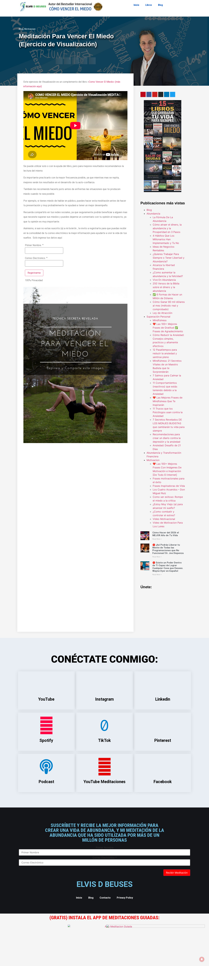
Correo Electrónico (105, 857)
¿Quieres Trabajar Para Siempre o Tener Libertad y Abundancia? (168, 257)
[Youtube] (154, 94)
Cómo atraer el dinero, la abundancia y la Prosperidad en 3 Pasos (167, 228)
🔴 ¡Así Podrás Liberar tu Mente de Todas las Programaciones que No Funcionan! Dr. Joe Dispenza (168, 549)
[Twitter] (172, 94)
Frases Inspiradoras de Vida (169, 485)
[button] (59, 60)
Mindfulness (159, 320)
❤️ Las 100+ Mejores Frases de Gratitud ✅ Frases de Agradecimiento (168, 327)
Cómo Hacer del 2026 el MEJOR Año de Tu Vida (165, 534)
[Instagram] (160, 94)
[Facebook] (149, 94)
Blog (160, 5)
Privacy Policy (125, 897)
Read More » (157, 539)
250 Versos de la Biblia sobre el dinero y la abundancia (166, 287)
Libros (148, 5)
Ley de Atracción (162, 312)
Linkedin (162, 699)
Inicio (136, 5)
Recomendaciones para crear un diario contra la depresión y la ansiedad (167, 438)
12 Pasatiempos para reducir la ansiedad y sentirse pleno (165, 353)
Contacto (105, 897)
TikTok (104, 740)
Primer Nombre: (33, 245)
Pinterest (162, 740)
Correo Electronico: (35, 258)
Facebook (162, 781)
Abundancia (153, 213)
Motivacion (29, 29)
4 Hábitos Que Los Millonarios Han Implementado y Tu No (166, 239)
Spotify (46, 740)
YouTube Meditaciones (104, 781)
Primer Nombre (104, 847)
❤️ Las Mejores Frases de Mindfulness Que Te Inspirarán (167, 401)
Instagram (104, 699)
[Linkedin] (166, 94)
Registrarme (34, 272)
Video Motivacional (164, 518)
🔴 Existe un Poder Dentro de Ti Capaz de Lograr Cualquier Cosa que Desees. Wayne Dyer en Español (167, 566)
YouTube (46, 699)
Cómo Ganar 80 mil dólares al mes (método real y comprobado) (169, 305)
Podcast (46, 781)
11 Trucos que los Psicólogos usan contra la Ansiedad (168, 412)
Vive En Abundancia (164, 279)
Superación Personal (158, 316)
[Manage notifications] (201, 959)
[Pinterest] (143, 94)
